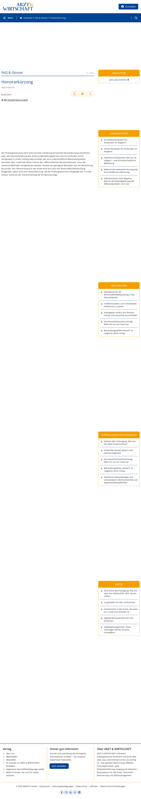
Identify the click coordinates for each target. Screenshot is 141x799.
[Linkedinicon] (79, 792)
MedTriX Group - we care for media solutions (22, 774)
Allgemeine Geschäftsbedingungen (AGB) (25, 769)
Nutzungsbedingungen (63, 786)
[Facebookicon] (61, 792)
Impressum (44, 786)
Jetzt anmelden (59, 766)
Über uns (10, 753)
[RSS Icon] (70, 792)
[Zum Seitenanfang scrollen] (136, 794)
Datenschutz (81, 786)
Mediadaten (11, 756)
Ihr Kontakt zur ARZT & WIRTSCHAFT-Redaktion (23, 764)
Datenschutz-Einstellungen (112, 786)
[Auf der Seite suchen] (136, 18)
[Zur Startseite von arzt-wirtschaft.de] (18, 6)
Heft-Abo (94, 786)
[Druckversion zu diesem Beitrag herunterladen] (74, 93)
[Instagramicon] (66, 792)
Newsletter (11, 759)
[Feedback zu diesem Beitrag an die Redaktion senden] (90, 93)
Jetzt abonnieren (118, 79)
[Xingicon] (75, 792)
